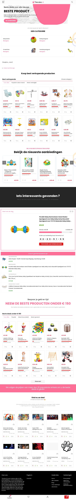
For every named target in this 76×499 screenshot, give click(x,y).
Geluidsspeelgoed (13, 256)
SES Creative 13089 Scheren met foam (10, 170)
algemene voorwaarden (66, 481)
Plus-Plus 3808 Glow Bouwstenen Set (64, 170)
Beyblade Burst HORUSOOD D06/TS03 (55, 133)
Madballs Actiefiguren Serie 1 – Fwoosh (52, 429)
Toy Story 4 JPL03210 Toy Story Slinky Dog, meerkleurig (56, 105)
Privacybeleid (66, 478)
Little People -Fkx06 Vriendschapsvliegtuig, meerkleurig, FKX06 (27, 259)
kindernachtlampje (9, 68)
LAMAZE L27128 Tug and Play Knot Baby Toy (8, 339)
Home (53, 478)
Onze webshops (56, 484)
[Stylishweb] (13, 425)
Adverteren (54, 487)
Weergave (6, 41)
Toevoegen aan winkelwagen (51, 244)
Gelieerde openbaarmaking (67, 484)
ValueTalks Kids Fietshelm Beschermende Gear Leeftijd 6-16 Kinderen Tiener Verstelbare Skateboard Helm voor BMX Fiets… (55, 219)
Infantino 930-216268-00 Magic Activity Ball (45, 171)
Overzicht (29, 478)
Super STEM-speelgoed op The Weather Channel (37, 429)
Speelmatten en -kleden (14, 284)
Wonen (48, 461)
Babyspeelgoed (12, 264)
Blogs (53, 482)
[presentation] (4, 162)
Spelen (62, 461)
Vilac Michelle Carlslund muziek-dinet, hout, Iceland (68, 133)
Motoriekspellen (12, 274)
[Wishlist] (28, 497)
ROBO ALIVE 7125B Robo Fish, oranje (31, 133)
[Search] (72, 2)
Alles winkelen (55, 480)
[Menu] (3, 2)
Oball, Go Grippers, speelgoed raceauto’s (51, 339)
